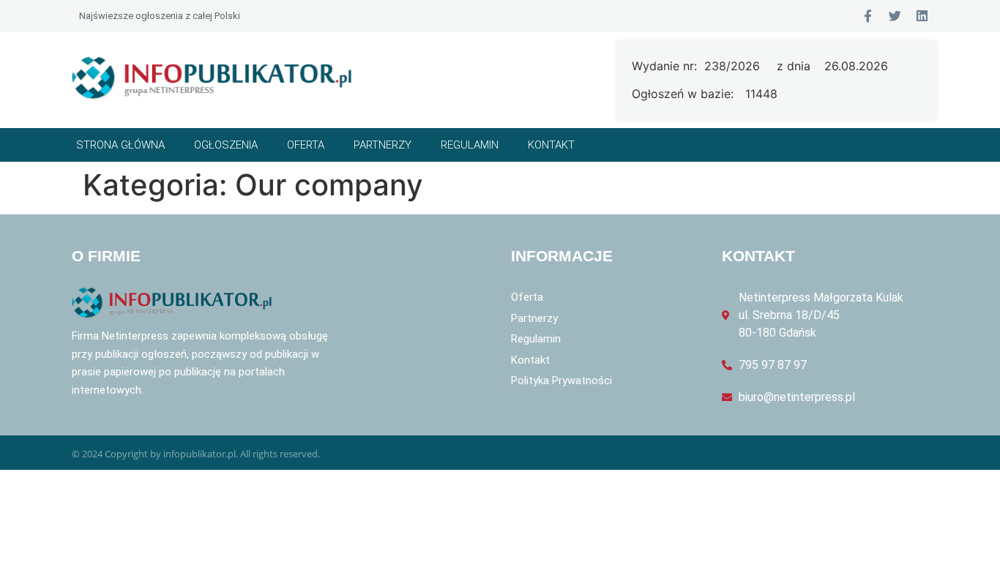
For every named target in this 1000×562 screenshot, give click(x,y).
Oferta (305, 144)
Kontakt (551, 144)
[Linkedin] (922, 16)
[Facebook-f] (868, 16)
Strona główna (120, 144)
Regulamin (470, 144)
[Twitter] (895, 16)
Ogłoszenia (226, 144)
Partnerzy (382, 144)
